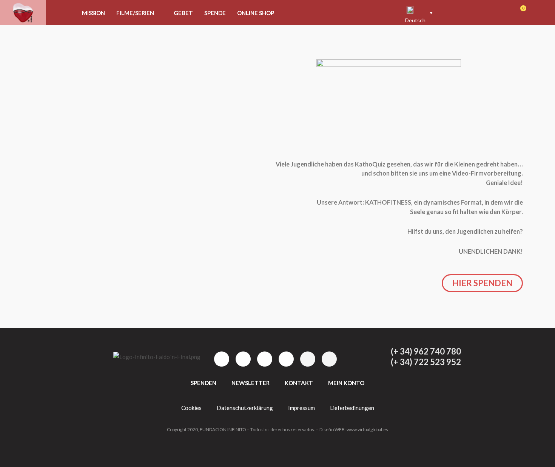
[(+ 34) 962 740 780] (375, 351)
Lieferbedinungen (352, 407)
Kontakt (299, 382)
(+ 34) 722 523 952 (426, 362)
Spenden (203, 382)
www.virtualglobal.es (367, 429)
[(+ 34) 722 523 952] (375, 362)
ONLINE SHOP (255, 12)
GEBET (183, 12)
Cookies (191, 407)
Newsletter (250, 382)
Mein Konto (346, 382)
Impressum (301, 407)
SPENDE (215, 12)
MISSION (93, 12)
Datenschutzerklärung (245, 407)
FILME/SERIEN (135, 12)
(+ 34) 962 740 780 (426, 351)
